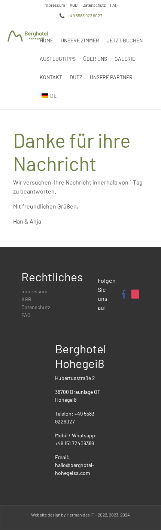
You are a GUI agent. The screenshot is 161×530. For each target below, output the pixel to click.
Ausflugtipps (58, 59)
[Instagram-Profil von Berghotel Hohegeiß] (135, 294)
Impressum (54, 5)
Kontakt (51, 77)
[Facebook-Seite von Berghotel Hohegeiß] (123, 294)
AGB (74, 5)
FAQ (114, 5)
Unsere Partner (111, 77)
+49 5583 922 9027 (85, 15)
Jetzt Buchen (125, 40)
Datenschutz (94, 5)
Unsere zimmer (80, 40)
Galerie (125, 59)
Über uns (95, 59)
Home (46, 40)
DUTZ (76, 77)
